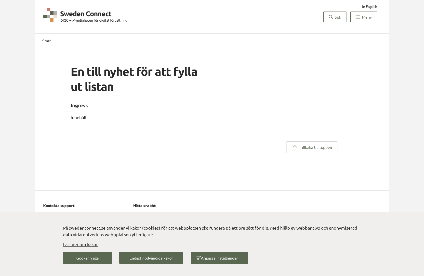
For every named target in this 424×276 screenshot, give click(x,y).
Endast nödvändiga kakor (151, 257)
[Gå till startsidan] (85, 15)
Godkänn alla (87, 257)
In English (369, 6)
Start (46, 40)
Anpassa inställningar (219, 257)
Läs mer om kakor (80, 244)
